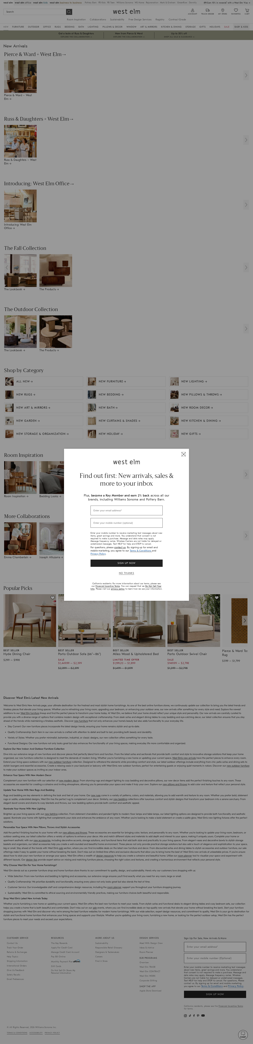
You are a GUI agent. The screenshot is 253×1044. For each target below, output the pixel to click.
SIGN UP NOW (126, 563)
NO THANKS (126, 573)
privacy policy (118, 589)
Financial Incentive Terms (108, 586)
